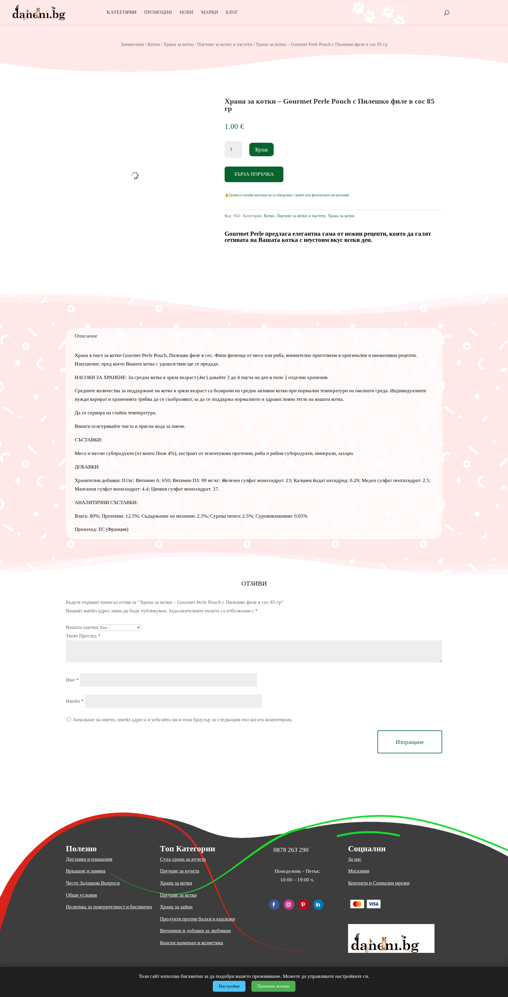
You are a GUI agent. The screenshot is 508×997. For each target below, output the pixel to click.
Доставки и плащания (89, 859)
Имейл (75, 701)
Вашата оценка (82, 627)
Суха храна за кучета (183, 859)
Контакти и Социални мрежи (379, 883)
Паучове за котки (178, 895)
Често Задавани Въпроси (93, 883)
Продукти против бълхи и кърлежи (197, 919)
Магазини (358, 871)
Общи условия (81, 895)
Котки (154, 44)
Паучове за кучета (179, 871)
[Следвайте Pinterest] (303, 904)
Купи (261, 149)
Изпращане (410, 742)
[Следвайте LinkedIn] (318, 904)
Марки (209, 12)
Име (72, 680)
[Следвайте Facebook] (274, 904)
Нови (186, 12)
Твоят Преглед (83, 636)
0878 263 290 (291, 849)
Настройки (229, 986)
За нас (355, 859)
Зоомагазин (132, 44)
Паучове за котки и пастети (224, 44)
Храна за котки (178, 44)
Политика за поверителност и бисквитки (109, 907)
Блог (232, 12)
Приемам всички (273, 986)
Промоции (158, 12)
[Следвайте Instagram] (289, 904)
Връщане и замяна (86, 871)
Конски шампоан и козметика (191, 943)
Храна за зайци (176, 907)
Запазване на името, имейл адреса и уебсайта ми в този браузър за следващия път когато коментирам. (182, 719)
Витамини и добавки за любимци (195, 930)
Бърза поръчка (254, 174)
